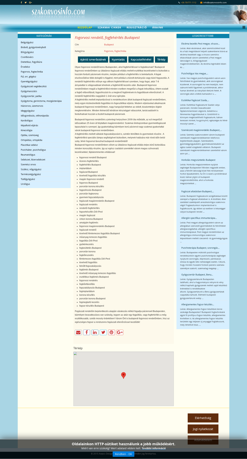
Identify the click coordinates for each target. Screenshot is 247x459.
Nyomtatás (118, 59)
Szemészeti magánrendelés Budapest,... (201, 130)
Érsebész (25, 66)
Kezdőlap (85, 27)
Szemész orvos (28, 164)
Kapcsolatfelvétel (141, 59)
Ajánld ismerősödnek (93, 59)
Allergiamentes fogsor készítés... (197, 304)
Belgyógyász (27, 42)
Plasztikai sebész (29, 144)
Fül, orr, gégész (28, 76)
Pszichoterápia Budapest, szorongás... (200, 247)
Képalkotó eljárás (29, 125)
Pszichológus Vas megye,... (194, 73)
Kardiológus (27, 120)
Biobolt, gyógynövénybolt (33, 47)
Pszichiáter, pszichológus (33, 149)
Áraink (157, 27)
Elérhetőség (203, 418)
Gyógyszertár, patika (31, 96)
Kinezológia (26, 130)
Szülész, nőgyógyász (31, 169)
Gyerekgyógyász (29, 81)
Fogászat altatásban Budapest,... (197, 191)
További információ (154, 448)
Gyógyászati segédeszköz (34, 86)
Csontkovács (27, 57)
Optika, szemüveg (30, 135)
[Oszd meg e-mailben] (78, 332)
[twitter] (26, 2)
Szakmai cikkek (109, 27)
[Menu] (243, 27)
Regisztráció (137, 27)
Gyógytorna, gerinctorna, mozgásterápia (41, 100)
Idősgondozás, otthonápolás (35, 115)
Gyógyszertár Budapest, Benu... (197, 274)
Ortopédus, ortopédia (31, 140)
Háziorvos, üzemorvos (32, 105)
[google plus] (30, 2)
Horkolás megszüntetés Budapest (198, 159)
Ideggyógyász (28, 110)
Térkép (161, 59)
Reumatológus (28, 154)
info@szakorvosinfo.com (215, 2)
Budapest (109, 44)
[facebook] (21, 2)
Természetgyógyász (31, 174)
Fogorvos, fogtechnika (32, 71)
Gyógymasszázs (29, 91)
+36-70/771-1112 (188, 2)
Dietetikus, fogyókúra (31, 61)
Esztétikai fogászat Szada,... (195, 100)
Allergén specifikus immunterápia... (199, 217)
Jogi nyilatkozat (203, 429)
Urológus (25, 183)
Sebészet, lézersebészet (33, 159)
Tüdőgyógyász (28, 179)
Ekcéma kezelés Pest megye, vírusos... (200, 43)
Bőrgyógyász (27, 52)
